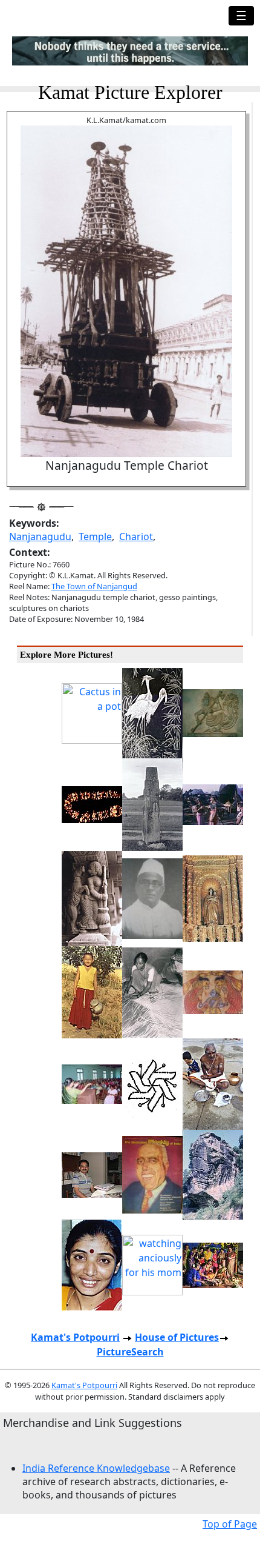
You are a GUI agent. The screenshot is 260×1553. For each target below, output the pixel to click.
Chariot (136, 536)
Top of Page (230, 1524)
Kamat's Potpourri (75, 1337)
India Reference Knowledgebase (96, 1468)
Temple (95, 536)
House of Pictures (177, 1337)
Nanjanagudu (40, 536)
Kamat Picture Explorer (130, 92)
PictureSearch (130, 1351)
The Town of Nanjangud (94, 586)
